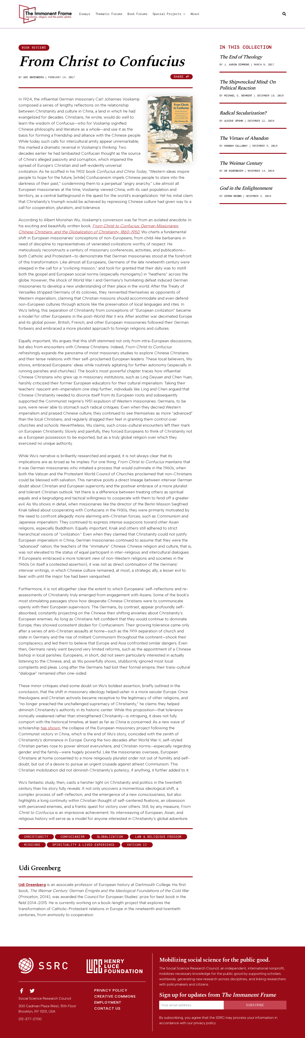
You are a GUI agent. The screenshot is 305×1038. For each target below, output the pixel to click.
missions (32, 845)
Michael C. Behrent (238, 95)
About (194, 14)
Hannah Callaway (236, 146)
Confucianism (73, 837)
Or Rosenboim (233, 171)
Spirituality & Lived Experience (83, 845)
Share (180, 77)
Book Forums (137, 14)
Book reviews (34, 48)
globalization (110, 837)
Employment (107, 1002)
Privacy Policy (110, 990)
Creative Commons (115, 996)
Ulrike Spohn (233, 121)
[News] (22, 991)
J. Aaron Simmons (236, 64)
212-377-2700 (30, 1019)
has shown (50, 727)
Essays (84, 14)
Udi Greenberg (33, 77)
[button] (183, 14)
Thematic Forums (108, 14)
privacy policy (204, 1023)
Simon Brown (232, 196)
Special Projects (166, 14)
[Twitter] (32, 991)
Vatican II (137, 845)
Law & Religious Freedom (158, 837)
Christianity (36, 837)
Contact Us (107, 1008)
